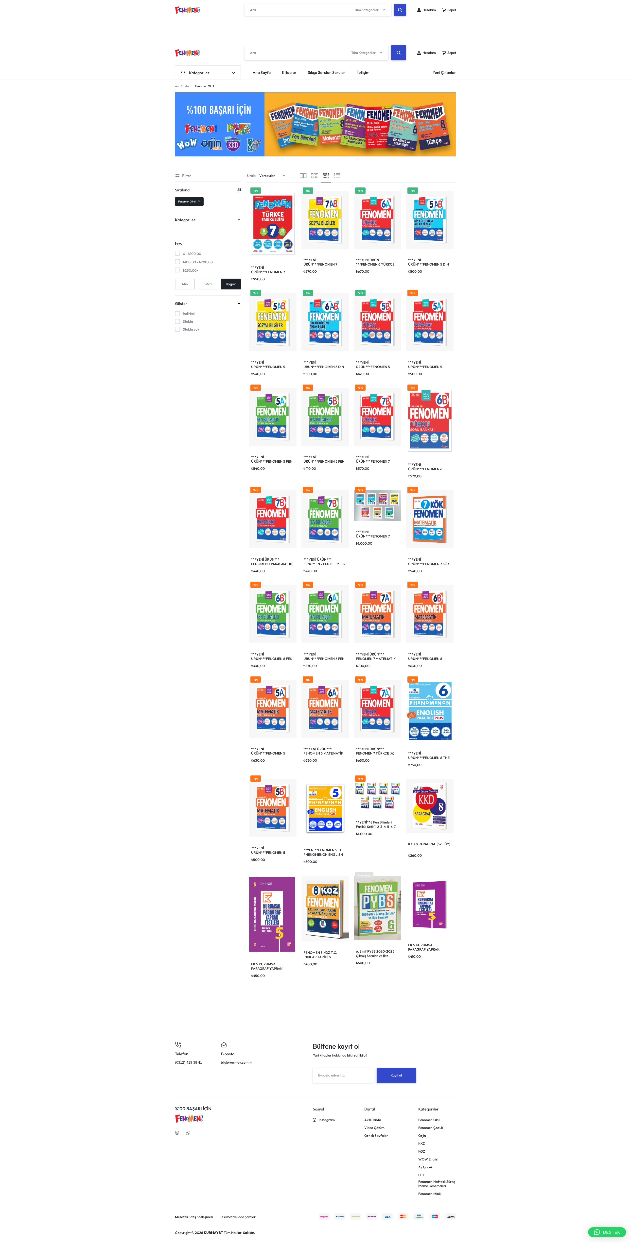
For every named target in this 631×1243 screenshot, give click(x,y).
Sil (239, 189)
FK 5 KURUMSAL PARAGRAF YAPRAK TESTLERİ (266, 968)
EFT (421, 1175)
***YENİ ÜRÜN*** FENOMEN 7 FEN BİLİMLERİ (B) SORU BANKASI (325, 564)
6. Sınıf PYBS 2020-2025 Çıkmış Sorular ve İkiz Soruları (375, 955)
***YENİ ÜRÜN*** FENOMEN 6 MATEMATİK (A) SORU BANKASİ (323, 753)
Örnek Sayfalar (376, 1136)
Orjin (422, 1136)
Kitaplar (289, 72)
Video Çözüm (374, 1128)
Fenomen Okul (187, 201)
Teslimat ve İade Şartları (238, 1217)
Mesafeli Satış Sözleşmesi (194, 1217)
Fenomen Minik (429, 1194)
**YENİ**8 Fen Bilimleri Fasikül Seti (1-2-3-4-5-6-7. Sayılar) (376, 826)
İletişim (363, 72)
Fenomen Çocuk (430, 1128)
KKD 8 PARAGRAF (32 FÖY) (429, 844)
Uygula (231, 284)
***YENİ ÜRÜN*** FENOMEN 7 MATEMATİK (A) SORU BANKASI (376, 658)
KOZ (421, 1151)
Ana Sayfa (262, 72)
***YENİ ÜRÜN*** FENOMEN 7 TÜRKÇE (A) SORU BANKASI (375, 753)
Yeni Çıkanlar (444, 72)
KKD (421, 1144)
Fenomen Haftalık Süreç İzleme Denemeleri (436, 1184)
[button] (607, 1232)
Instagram (327, 1120)
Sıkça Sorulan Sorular (326, 72)
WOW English (428, 1159)
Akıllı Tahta (372, 1120)
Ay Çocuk (425, 1167)
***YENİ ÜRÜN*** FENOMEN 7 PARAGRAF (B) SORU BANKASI (272, 564)
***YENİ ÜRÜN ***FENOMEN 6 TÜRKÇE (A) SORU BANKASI (375, 264)
